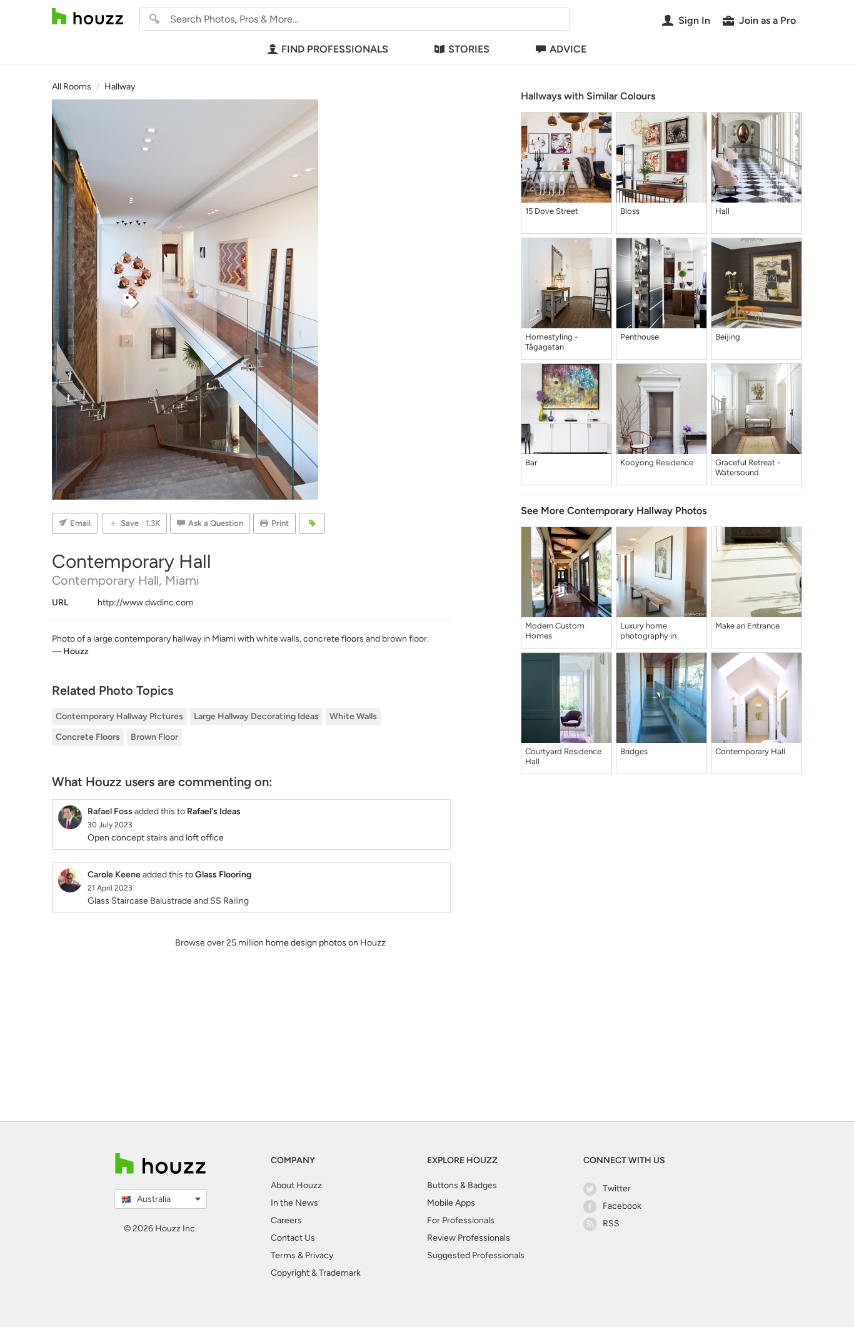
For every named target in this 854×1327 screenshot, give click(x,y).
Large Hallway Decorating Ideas (256, 716)
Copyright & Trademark (316, 1273)
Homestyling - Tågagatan (551, 341)
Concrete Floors (88, 737)
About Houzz (296, 1185)
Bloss (630, 211)
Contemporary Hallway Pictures (119, 716)
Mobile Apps (451, 1203)
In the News (294, 1203)
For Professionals (461, 1220)
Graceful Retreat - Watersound (747, 467)
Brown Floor (154, 737)
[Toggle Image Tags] (312, 523)
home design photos (306, 942)
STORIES (469, 49)
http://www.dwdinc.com (146, 602)
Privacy (319, 1255)
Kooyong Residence (656, 462)
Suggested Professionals (476, 1255)
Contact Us (293, 1238)
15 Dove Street (551, 211)
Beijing (727, 336)
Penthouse (639, 336)
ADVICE (568, 49)
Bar (531, 462)
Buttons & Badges (462, 1185)
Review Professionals (468, 1238)
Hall (722, 211)
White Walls (353, 716)
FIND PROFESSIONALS (334, 49)
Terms (283, 1255)
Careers (286, 1220)
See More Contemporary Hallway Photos (613, 511)
